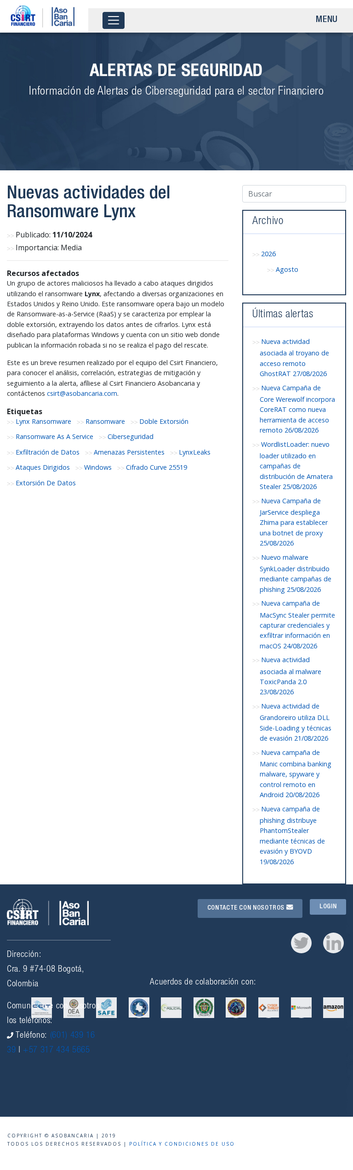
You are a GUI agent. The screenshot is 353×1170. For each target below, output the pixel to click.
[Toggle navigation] (113, 20)
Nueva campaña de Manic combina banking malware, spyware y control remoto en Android (295, 773)
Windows (98, 467)
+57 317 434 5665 (56, 1050)
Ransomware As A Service (54, 436)
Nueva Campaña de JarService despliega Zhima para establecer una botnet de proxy (294, 522)
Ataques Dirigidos (43, 467)
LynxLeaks (195, 452)
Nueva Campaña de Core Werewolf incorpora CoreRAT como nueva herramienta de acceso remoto (297, 409)
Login (327, 907)
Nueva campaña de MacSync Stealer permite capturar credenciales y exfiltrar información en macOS (297, 624)
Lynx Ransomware (43, 421)
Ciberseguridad (131, 436)
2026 (268, 253)
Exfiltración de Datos (48, 452)
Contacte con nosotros (246, 908)
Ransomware (105, 421)
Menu (327, 20)
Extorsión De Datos (46, 482)
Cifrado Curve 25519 (156, 467)
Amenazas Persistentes (129, 452)
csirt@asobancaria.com (82, 393)
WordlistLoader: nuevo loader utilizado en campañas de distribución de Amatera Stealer (296, 465)
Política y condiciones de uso (182, 1144)
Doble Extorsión (163, 421)
